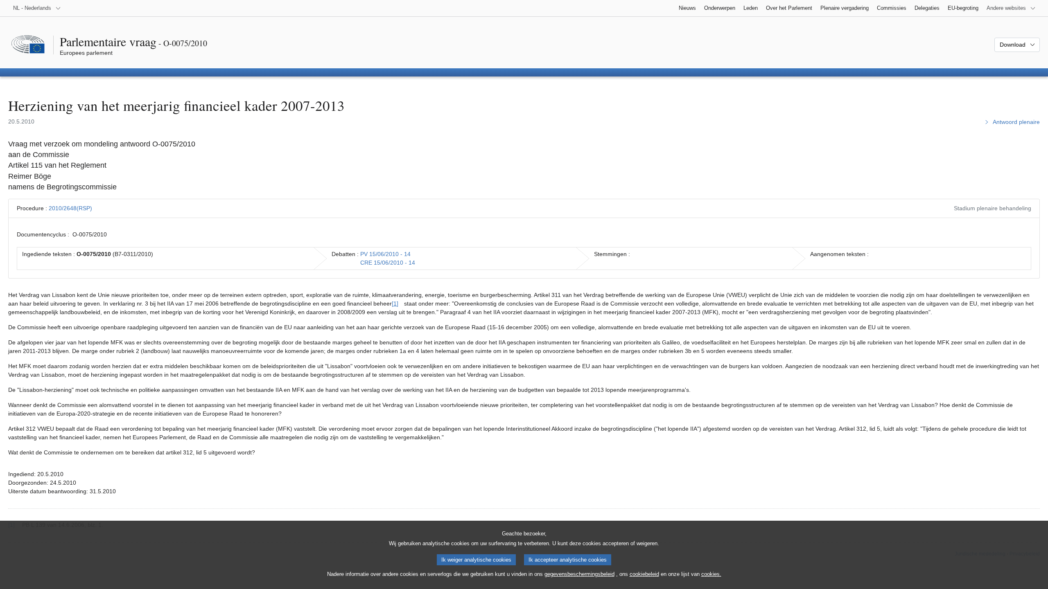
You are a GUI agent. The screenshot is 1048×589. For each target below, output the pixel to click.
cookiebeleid (644, 574)
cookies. (711, 574)
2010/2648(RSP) (70, 208)
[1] (395, 303)
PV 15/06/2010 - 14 (385, 254)
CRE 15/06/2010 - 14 (387, 262)
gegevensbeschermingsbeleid (579, 574)
